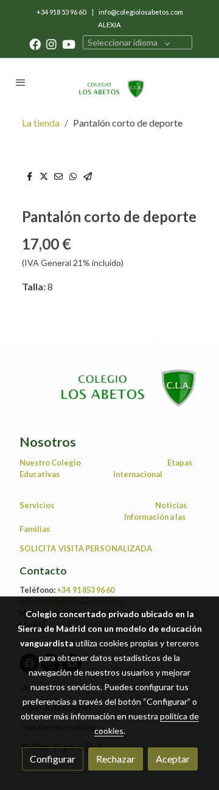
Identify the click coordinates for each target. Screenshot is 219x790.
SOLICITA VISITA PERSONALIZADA (85, 548)
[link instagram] (51, 43)
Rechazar (115, 758)
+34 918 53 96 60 (61, 12)
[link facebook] (35, 43)
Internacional (137, 474)
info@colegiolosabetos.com (141, 12)
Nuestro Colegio (50, 462)
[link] (109, 82)
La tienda (41, 122)
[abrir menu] (21, 82)
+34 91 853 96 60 (85, 590)
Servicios (38, 505)
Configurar (52, 758)
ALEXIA (109, 25)
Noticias (171, 505)
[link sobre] (109, 381)
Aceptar (173, 758)
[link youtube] (68, 43)
